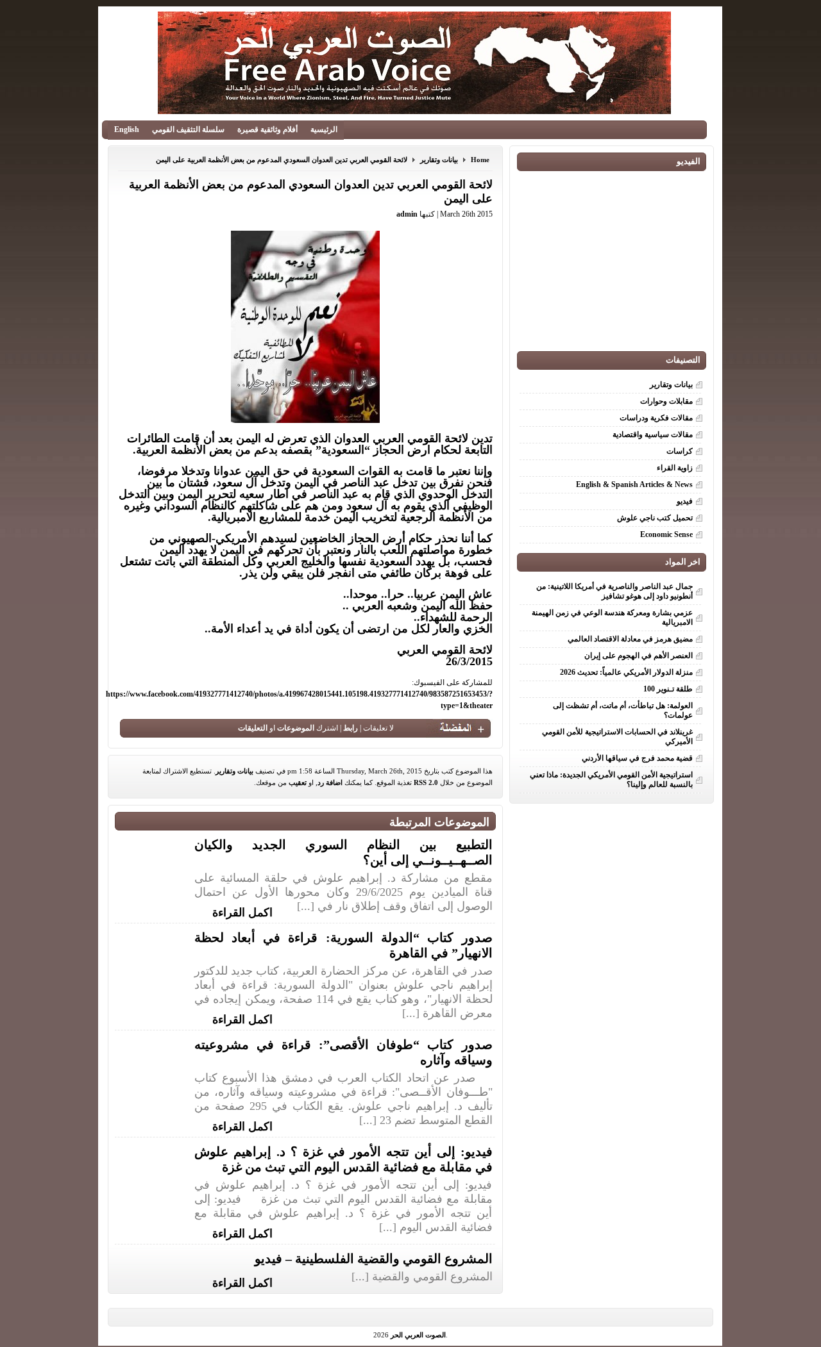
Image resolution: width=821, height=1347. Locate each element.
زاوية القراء (675, 467)
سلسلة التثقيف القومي (188, 129)
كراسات (679, 451)
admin (407, 214)
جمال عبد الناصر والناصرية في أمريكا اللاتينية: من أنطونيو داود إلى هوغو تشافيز (614, 591)
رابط (350, 727)
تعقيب (298, 782)
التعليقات (252, 727)
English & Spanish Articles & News (634, 484)
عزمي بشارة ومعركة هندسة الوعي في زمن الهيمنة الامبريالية (612, 617)
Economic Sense (666, 534)
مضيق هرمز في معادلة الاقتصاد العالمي (630, 638)
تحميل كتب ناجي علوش (655, 517)
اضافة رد (330, 782)
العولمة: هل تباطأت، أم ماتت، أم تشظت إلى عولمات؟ (623, 710)
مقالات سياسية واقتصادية (653, 434)
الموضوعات (295, 727)
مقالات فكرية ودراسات (656, 417)
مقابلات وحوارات (666, 401)
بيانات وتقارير (439, 159)
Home (480, 159)
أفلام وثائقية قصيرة (267, 129)
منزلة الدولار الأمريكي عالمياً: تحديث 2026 (626, 672)
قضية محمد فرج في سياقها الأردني (637, 758)
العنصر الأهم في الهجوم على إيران (638, 655)
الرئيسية (323, 129)
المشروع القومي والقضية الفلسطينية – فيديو (374, 1259)
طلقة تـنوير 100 (668, 688)
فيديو (685, 501)
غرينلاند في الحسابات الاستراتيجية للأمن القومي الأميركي (617, 736)
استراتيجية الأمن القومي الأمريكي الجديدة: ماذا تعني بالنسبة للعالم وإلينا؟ (611, 779)
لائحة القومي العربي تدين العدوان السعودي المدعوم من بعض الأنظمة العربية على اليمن (281, 159)
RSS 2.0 (426, 782)
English (126, 129)
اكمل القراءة (242, 911)
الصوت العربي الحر (418, 1335)
